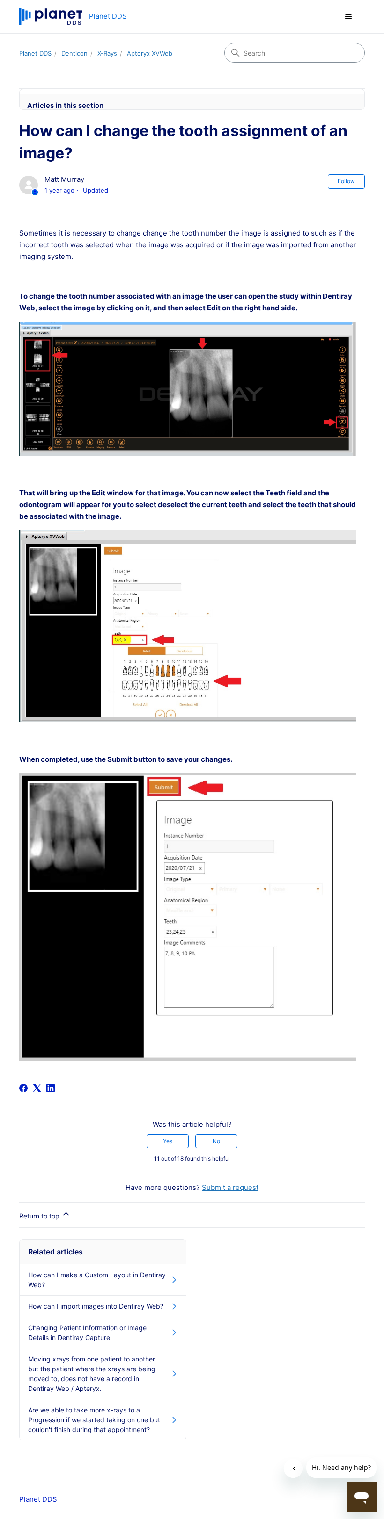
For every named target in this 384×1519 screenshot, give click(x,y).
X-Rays (107, 53)
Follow (346, 181)
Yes (167, 1141)
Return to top (40, 1216)
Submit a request (230, 1187)
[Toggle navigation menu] (348, 16)
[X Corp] (37, 1088)
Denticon (74, 53)
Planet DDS (35, 53)
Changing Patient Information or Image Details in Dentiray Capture (87, 1332)
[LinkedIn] (50, 1088)
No (216, 1141)
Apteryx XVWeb (149, 53)
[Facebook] (23, 1088)
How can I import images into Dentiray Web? (95, 1306)
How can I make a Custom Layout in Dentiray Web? (97, 1280)
